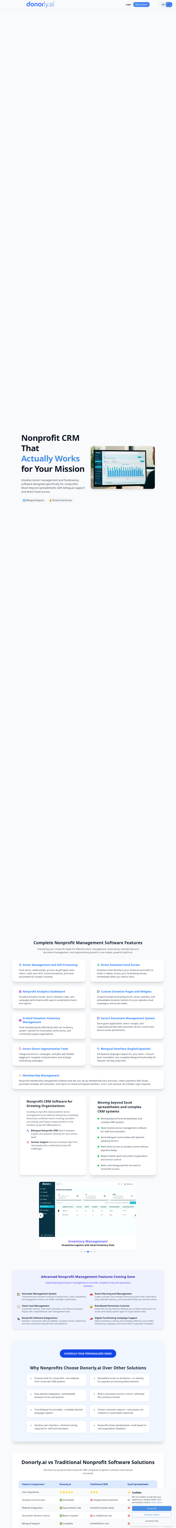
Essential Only (151, 1521)
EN (163, 4)
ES (169, 4)
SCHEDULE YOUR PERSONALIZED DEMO (88, 1353)
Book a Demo (141, 4)
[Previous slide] (40, 1215)
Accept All (151, 1508)
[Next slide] (135, 1215)
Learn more (156, 1502)
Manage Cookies (151, 1514)
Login (128, 4)
